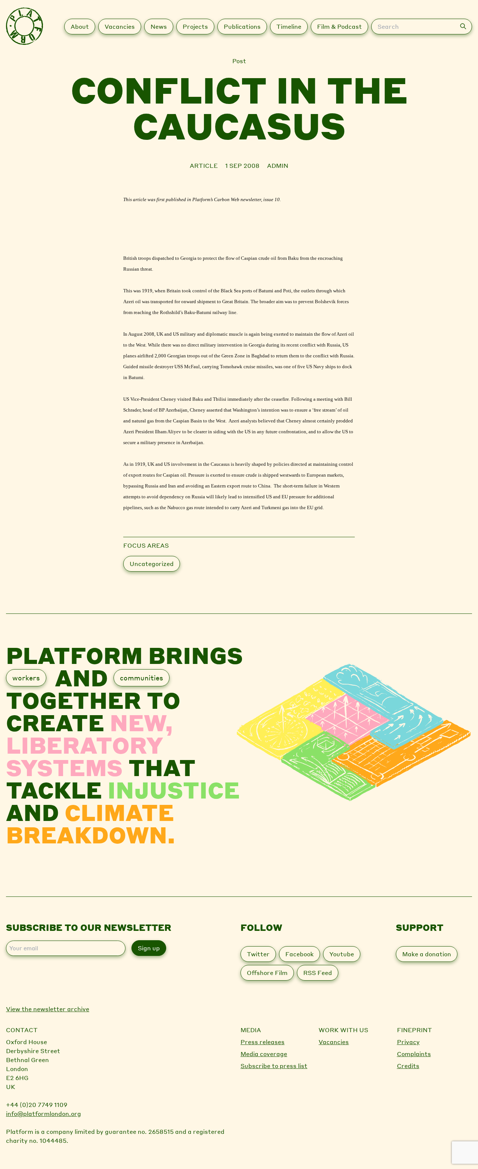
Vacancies (334, 1042)
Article (204, 165)
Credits (408, 1066)
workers (26, 677)
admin (277, 165)
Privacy (408, 1042)
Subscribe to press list (273, 1066)
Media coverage (263, 1054)
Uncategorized (152, 563)
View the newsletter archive (47, 1009)
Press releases (262, 1042)
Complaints (414, 1054)
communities (141, 677)
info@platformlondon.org (43, 1113)
